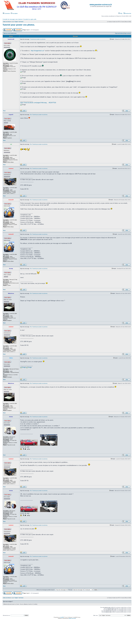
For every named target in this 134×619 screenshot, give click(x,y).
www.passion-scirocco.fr (101, 5)
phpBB (62, 617)
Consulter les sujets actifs (29, 19)
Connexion (7, 13)
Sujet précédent (119, 33)
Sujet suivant (127, 33)
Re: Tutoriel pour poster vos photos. (39, 114)
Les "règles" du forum (17, 21)
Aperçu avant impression (10, 33)
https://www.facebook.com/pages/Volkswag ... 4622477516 (38, 102)
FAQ (121, 13)
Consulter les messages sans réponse (12, 19)
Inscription (15, 13)
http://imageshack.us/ (37, 50)
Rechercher (128, 13)
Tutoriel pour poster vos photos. (19, 25)
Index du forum (7, 21)
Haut (4, 110)
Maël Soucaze (72, 618)
